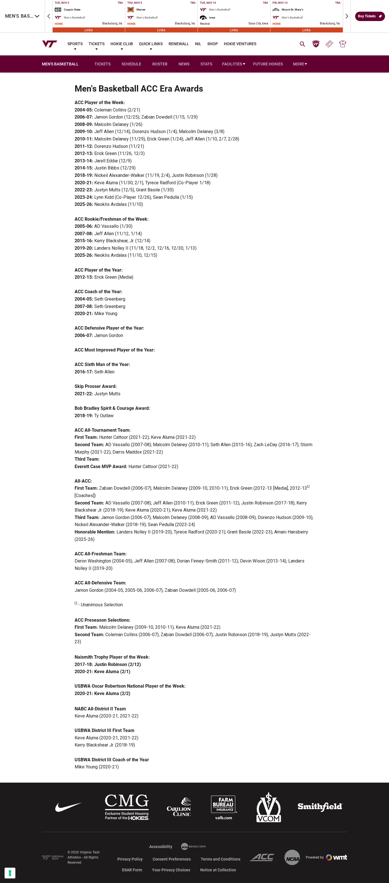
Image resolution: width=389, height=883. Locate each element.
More (298, 64)
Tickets (97, 44)
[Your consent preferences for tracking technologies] (10, 873)
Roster (159, 64)
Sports (75, 44)
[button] (49, 16)
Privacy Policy (130, 859)
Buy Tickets (367, 16)
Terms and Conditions (220, 859)
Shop (212, 44)
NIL (198, 44)
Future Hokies (268, 64)
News (184, 64)
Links (89, 30)
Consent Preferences (172, 859)
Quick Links (151, 44)
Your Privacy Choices (171, 870)
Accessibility (160, 846)
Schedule (131, 64)
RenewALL (179, 44)
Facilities (232, 64)
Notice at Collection (218, 870)
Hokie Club (121, 44)
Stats (206, 64)
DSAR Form (132, 870)
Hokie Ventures (240, 44)
